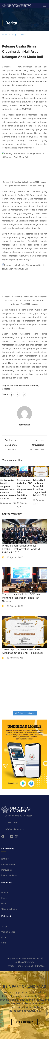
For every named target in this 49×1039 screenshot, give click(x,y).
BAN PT (5, 859)
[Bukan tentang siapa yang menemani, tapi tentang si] (7, 683)
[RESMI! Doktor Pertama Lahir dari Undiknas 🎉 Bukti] (30, 668)
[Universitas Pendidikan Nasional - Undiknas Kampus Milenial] (16, 5)
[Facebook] (12, 394)
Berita (23, 35)
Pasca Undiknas (9, 875)
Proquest (5, 892)
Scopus (5, 926)
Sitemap (29, 965)
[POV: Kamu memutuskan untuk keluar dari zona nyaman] (7, 676)
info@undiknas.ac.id (14, 829)
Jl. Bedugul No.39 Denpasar (18, 815)
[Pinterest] (24, 394)
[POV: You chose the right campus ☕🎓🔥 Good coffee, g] (30, 691)
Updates (6, 388)
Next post (39, 440)
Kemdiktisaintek (9, 864)
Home (4, 35)
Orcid (4, 937)
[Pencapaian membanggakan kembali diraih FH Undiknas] (30, 698)
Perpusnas (6, 870)
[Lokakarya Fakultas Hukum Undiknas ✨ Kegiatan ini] (7, 691)
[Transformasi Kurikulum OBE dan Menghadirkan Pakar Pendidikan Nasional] (25, 471)
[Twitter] (18, 394)
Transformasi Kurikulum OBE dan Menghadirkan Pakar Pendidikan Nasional (24, 489)
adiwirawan (24, 424)
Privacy (10, 965)
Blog (14, 35)
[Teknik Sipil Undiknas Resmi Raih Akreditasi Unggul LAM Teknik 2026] (41, 471)
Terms (19, 965)
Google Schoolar (9, 909)
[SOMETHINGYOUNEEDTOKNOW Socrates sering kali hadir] (30, 683)
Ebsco (4, 898)
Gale (3, 903)
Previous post (11, 440)
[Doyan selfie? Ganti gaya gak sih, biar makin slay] (30, 676)
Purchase (40, 965)
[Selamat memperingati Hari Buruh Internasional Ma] (7, 705)
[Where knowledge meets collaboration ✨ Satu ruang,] (7, 668)
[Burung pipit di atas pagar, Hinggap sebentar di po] (30, 705)
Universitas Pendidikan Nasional (22, 385)
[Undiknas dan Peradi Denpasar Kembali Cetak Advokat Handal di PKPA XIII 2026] (8, 471)
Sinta (3, 942)
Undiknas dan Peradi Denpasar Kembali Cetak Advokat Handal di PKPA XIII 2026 (8, 489)
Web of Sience (8, 932)
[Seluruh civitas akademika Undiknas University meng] (7, 698)
